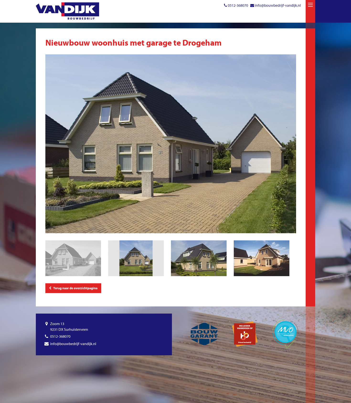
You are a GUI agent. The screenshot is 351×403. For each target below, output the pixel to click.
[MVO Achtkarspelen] (285, 334)
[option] (170, 143)
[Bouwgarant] (204, 334)
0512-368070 (238, 5)
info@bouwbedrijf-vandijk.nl (278, 5)
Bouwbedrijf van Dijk (67, 11)
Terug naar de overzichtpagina (74, 288)
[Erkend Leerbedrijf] (244, 334)
